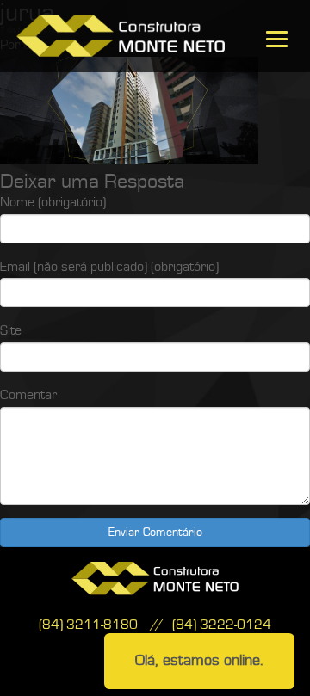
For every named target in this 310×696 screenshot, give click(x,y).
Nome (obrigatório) (53, 202)
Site (11, 330)
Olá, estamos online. (199, 660)
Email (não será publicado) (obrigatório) (109, 266)
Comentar (28, 395)
